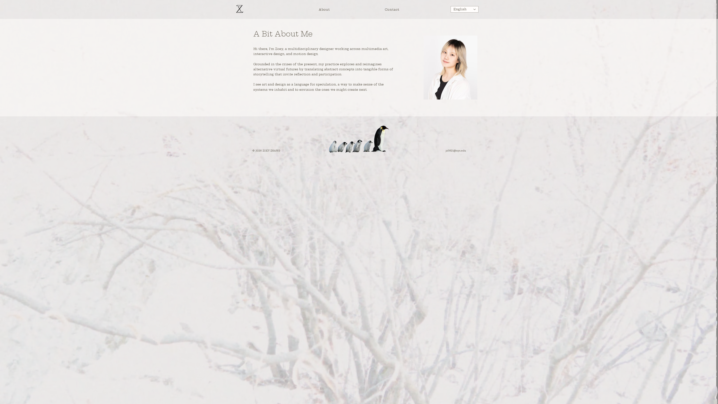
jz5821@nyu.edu (456, 150)
